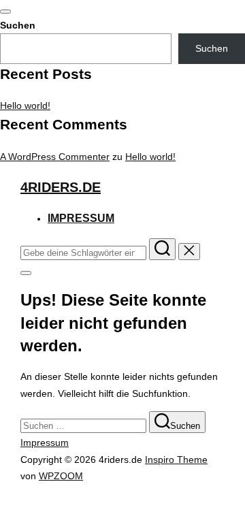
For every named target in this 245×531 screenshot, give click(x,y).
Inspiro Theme (176, 459)
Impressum (81, 218)
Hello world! (25, 105)
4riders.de (60, 187)
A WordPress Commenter (55, 156)
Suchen (17, 25)
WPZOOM (61, 475)
